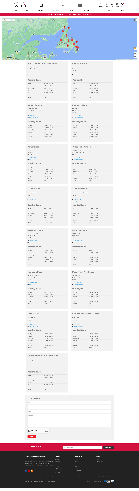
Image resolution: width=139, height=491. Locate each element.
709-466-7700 (33, 115)
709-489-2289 (33, 74)
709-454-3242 (78, 199)
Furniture (27, 10)
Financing (98, 464)
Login (76, 459)
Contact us (57, 461)
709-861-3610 (77, 324)
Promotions (78, 464)
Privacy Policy (58, 468)
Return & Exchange (59, 472)
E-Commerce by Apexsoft (69, 484)
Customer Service (100, 461)
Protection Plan (58, 466)
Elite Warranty (78, 470)
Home (15, 10)
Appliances (56, 10)
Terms (56, 470)
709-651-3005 (33, 324)
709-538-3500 (33, 282)
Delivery (97, 459)
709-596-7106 (78, 241)
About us (57, 459)
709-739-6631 (33, 199)
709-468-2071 (78, 74)
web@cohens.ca (33, 76)
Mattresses (41, 10)
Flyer (99, 10)
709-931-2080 (33, 366)
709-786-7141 (33, 241)
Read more (50, 467)
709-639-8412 (33, 157)
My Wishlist (77, 461)
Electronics (70, 10)
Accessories (85, 10)
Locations (122, 10)
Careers (57, 464)
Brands (110, 10)
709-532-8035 (78, 115)
